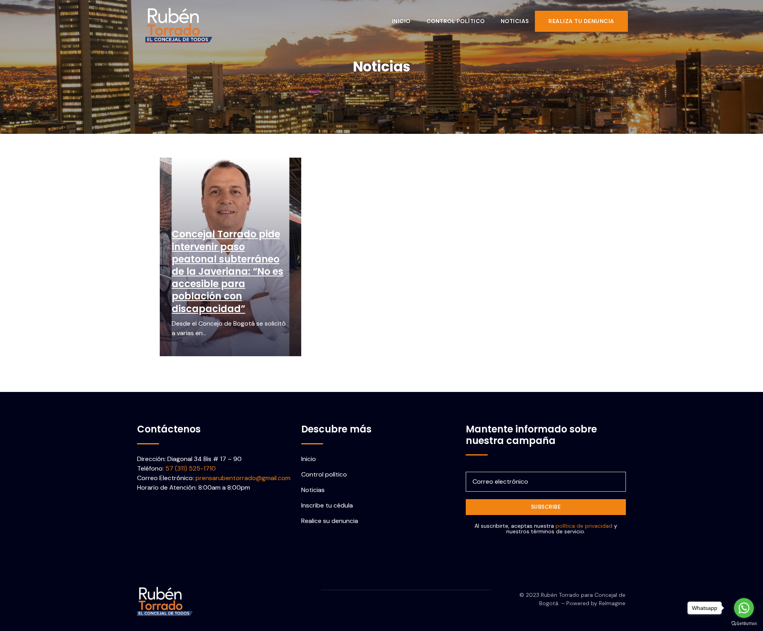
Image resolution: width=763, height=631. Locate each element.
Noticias (515, 21)
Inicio (401, 21)
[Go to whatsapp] (744, 608)
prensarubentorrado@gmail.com (243, 478)
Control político (455, 21)
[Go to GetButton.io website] (744, 623)
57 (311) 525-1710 (190, 468)
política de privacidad (584, 525)
